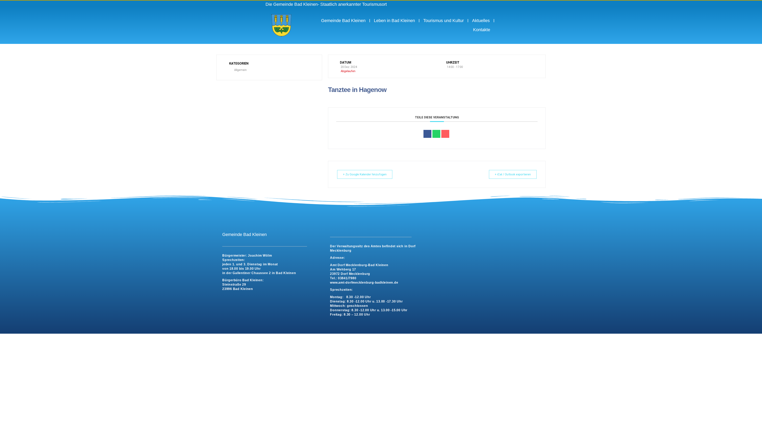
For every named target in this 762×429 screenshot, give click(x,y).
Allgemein (240, 70)
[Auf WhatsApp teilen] (436, 134)
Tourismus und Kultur (443, 20)
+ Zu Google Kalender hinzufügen (365, 174)
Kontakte (481, 29)
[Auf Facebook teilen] (427, 134)
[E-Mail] (445, 134)
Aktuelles (481, 20)
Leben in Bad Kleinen (394, 20)
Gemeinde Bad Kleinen (343, 20)
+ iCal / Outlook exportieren (513, 174)
